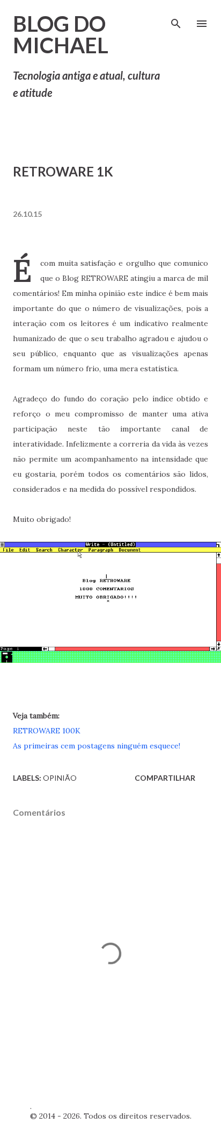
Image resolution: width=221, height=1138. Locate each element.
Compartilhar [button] (165, 777)
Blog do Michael (60, 34)
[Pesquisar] (176, 19)
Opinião (60, 777)
